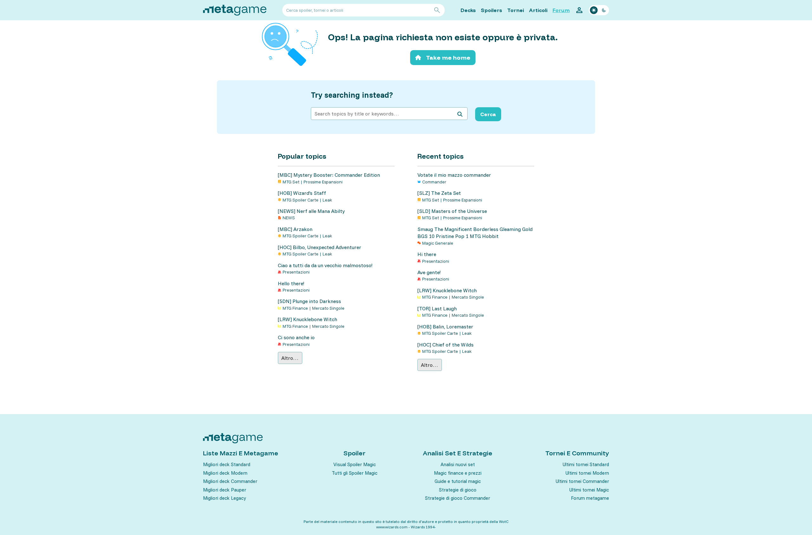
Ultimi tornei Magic (589, 490)
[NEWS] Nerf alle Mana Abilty (311, 211)
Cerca (488, 114)
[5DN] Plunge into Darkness (309, 301)
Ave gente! (429, 272)
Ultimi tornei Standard (586, 464)
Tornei (515, 10)
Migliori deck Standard (226, 464)
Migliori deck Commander (230, 481)
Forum (561, 10)
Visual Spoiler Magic (354, 464)
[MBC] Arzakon (295, 229)
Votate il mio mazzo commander (454, 175)
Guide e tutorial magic (458, 481)
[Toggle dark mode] (599, 10)
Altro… (289, 358)
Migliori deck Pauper (224, 490)
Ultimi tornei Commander (582, 481)
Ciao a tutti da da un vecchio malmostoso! (325, 265)
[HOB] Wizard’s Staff (302, 193)
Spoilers (491, 10)
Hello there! (291, 283)
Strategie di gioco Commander (457, 498)
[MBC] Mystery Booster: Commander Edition (329, 175)
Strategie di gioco (457, 490)
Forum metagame (590, 498)
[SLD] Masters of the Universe (452, 211)
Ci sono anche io (296, 337)
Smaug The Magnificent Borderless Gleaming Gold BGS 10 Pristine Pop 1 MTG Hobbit (475, 232)
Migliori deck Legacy (224, 498)
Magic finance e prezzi (457, 473)
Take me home (448, 57)
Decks (468, 10)
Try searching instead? (352, 95)
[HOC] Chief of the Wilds (445, 344)
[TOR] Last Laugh (437, 308)
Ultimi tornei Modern (587, 473)
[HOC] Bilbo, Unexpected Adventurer (319, 247)
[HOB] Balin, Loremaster (445, 326)
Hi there (426, 254)
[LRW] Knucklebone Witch (307, 319)
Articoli (538, 10)
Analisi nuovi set (458, 464)
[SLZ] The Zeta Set (439, 193)
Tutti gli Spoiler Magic (354, 473)
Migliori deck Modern (225, 473)
